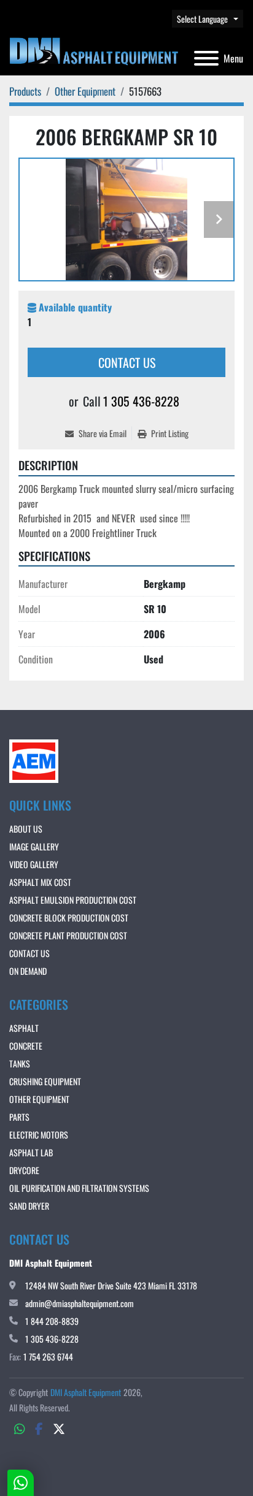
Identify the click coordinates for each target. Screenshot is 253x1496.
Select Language (202, 18)
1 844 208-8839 (52, 1321)
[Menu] (206, 58)
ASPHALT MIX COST (40, 882)
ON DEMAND (28, 970)
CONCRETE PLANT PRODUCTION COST (68, 935)
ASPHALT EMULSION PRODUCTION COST (72, 899)
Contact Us (126, 362)
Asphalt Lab (31, 1152)
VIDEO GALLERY (33, 864)
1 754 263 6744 (48, 1356)
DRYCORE (24, 1170)
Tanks (19, 1063)
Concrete (25, 1045)
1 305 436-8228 (141, 401)
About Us (25, 828)
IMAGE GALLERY (34, 846)
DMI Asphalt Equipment (85, 1392)
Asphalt (24, 1027)
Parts (19, 1116)
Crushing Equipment (45, 1081)
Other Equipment (39, 1099)
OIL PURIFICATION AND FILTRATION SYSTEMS (79, 1187)
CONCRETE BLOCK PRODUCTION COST (68, 917)
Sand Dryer (29, 1205)
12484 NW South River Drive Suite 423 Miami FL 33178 (111, 1285)
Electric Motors (38, 1134)
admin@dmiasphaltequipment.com (79, 1303)
